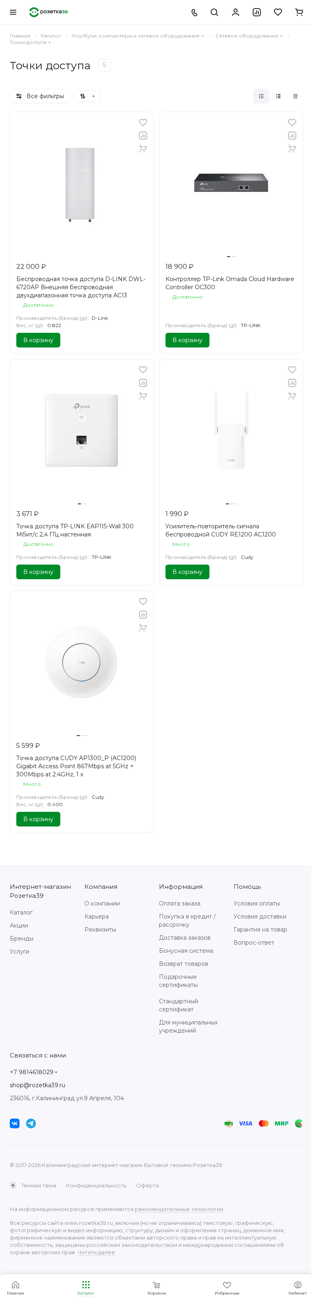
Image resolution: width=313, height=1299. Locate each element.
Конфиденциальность (96, 1185)
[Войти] (235, 12)
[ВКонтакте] (15, 1123)
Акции (19, 925)
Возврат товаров (183, 963)
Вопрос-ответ (254, 942)
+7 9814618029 (31, 1072)
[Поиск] (214, 12)
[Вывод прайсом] (295, 96)
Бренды (21, 938)
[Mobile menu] (13, 12)
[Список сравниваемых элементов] (257, 12)
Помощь (247, 886)
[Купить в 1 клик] (143, 149)
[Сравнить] (143, 136)
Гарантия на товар (260, 929)
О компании (102, 903)
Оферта (147, 1185)
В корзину (38, 340)
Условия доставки (260, 916)
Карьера (96, 916)
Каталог (21, 912)
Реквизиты (100, 929)
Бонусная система (186, 950)
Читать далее (96, 1252)
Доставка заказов (185, 937)
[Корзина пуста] (299, 12)
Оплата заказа (180, 903)
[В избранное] (143, 123)
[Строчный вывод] (278, 96)
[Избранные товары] (278, 12)
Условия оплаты (257, 903)
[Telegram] (31, 1123)
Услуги (19, 951)
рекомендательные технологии (179, 1209)
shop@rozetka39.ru (37, 1085)
